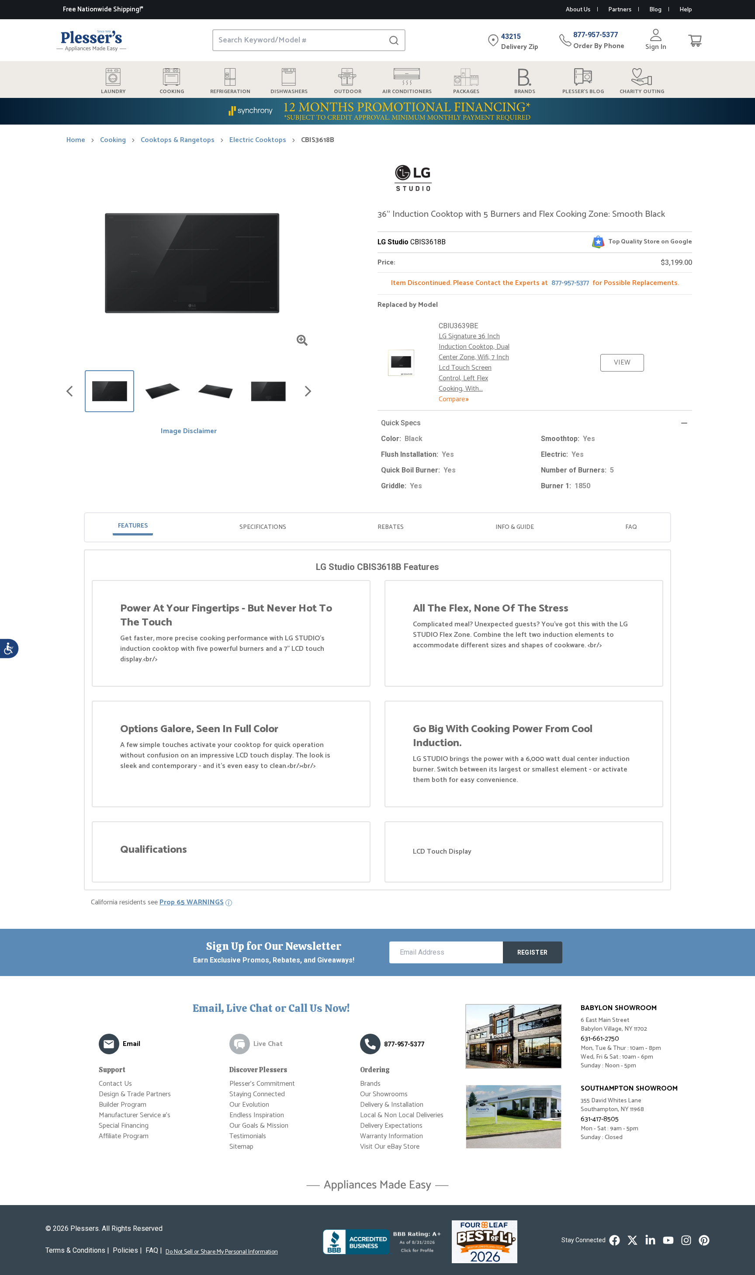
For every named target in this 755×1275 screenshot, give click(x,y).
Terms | (77, 1250)
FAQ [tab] (631, 527)
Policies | (127, 1250)
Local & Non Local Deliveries (401, 1115)
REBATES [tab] (391, 527)
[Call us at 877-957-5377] (370, 1044)
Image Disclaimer (189, 431)
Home (75, 140)
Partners (619, 9)
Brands (370, 1084)
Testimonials (247, 1136)
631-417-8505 (600, 1119)
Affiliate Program (124, 1136)
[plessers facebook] (614, 1240)
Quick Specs (401, 423)
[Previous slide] (69, 391)
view (622, 362)
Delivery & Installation (391, 1105)
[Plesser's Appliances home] (91, 40)
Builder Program (122, 1105)
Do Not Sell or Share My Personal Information (222, 1252)
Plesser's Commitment (262, 1084)
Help (685, 9)
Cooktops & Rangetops (178, 140)
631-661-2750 (600, 1039)
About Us (578, 9)
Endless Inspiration (256, 1115)
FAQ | (153, 1250)
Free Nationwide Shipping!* (103, 9)
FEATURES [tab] (133, 526)
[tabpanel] (377, 721)
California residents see (157, 902)
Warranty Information (391, 1136)
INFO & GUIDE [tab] (514, 527)
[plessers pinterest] (704, 1240)
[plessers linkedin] (650, 1240)
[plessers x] (632, 1240)
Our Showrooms (384, 1094)
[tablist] (377, 527)
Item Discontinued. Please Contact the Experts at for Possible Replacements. (535, 283)
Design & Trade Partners (135, 1094)
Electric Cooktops (257, 140)
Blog (655, 9)
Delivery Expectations (391, 1126)
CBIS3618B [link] (317, 140)
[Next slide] (308, 391)
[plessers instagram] (686, 1240)
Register (532, 952)
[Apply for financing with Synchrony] (377, 111)
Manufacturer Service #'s (134, 1115)
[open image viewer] (302, 340)
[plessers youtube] (668, 1240)
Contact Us (115, 1084)
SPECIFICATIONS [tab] (262, 527)
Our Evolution (249, 1105)
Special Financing (124, 1126)
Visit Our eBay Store (389, 1147)
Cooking (113, 140)
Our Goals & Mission (258, 1126)
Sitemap (241, 1147)
